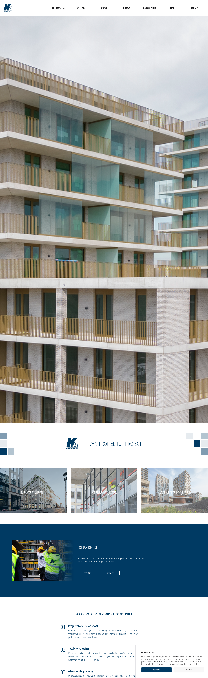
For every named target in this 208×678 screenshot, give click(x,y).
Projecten (56, 8)
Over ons (81, 8)
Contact (194, 8)
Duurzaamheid (149, 8)
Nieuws (126, 8)
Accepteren (156, 669)
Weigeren (189, 669)
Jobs (172, 8)
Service (104, 8)
